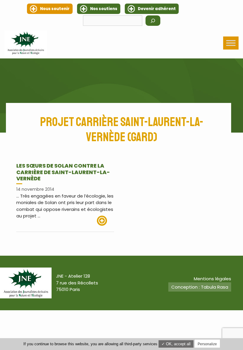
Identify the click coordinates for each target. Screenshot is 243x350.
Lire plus (105, 221)
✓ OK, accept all (176, 344)
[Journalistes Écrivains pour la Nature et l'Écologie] (25, 42)
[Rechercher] (153, 20)
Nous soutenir (55, 9)
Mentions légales (212, 279)
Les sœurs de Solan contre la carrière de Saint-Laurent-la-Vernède (63, 172)
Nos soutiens (103, 9)
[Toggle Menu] (231, 43)
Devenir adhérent (157, 9)
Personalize (207, 344)
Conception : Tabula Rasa (199, 287)
